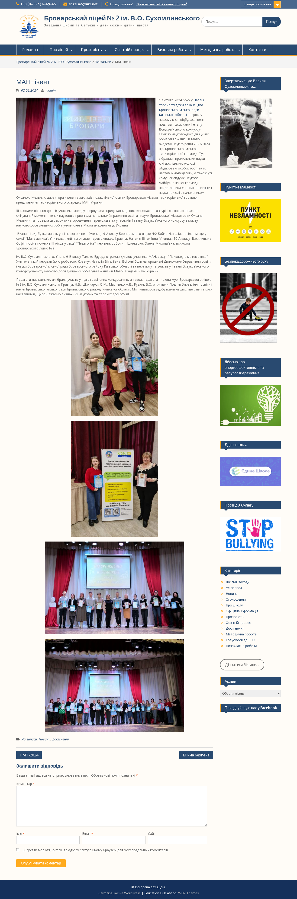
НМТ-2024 (29, 755)
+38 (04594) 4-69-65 (38, 4)
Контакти (257, 49)
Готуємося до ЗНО (240, 640)
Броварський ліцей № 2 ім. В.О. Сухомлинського (122, 18)
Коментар (25, 783)
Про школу (234, 605)
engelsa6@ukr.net (83, 4)
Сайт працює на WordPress (119, 893)
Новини (44, 739)
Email (87, 833)
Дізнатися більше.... (242, 664)
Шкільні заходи (237, 582)
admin (51, 90)
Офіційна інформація (242, 611)
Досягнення (60, 739)
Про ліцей (59, 49)
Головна (30, 49)
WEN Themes (188, 893)
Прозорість (91, 49)
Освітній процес (129, 49)
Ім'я (20, 833)
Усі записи (103, 62)
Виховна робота (172, 49)
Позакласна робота (241, 646)
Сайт (152, 833)
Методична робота (218, 49)
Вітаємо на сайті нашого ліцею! (161, 4)
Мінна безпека (196, 755)
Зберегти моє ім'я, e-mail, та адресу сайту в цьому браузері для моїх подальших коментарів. (96, 850)
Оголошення (236, 599)
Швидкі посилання (257, 4)
